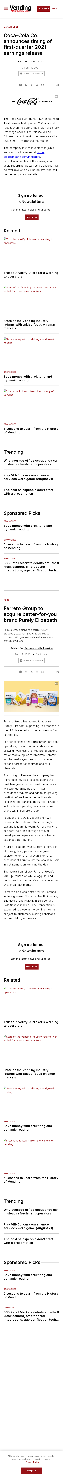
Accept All (31, 1471)
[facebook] (20, 85)
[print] (57, 85)
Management (11, 27)
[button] (6, 8)
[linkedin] (26, 85)
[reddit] (37, 85)
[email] (42, 85)
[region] (31, 1464)
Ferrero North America (38, 648)
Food (6, 600)
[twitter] (31, 85)
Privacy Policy (32, 1462)
